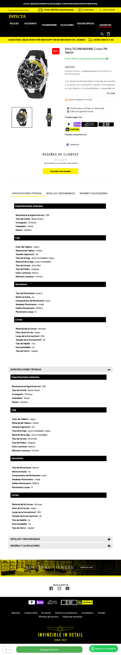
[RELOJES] (15, 26)
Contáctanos (88, 9)
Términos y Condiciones (66, 613)
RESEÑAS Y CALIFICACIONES (94, 193)
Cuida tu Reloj (30, 613)
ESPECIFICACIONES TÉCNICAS (27, 193)
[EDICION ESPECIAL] (86, 26)
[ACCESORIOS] (31, 26)
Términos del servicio (48, 616)
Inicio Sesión (108, 9)
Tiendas (101, 613)
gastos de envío (90, 71)
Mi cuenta (46, 613)
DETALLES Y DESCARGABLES (60, 193)
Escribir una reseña (60, 171)
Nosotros (16, 613)
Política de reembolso (72, 616)
